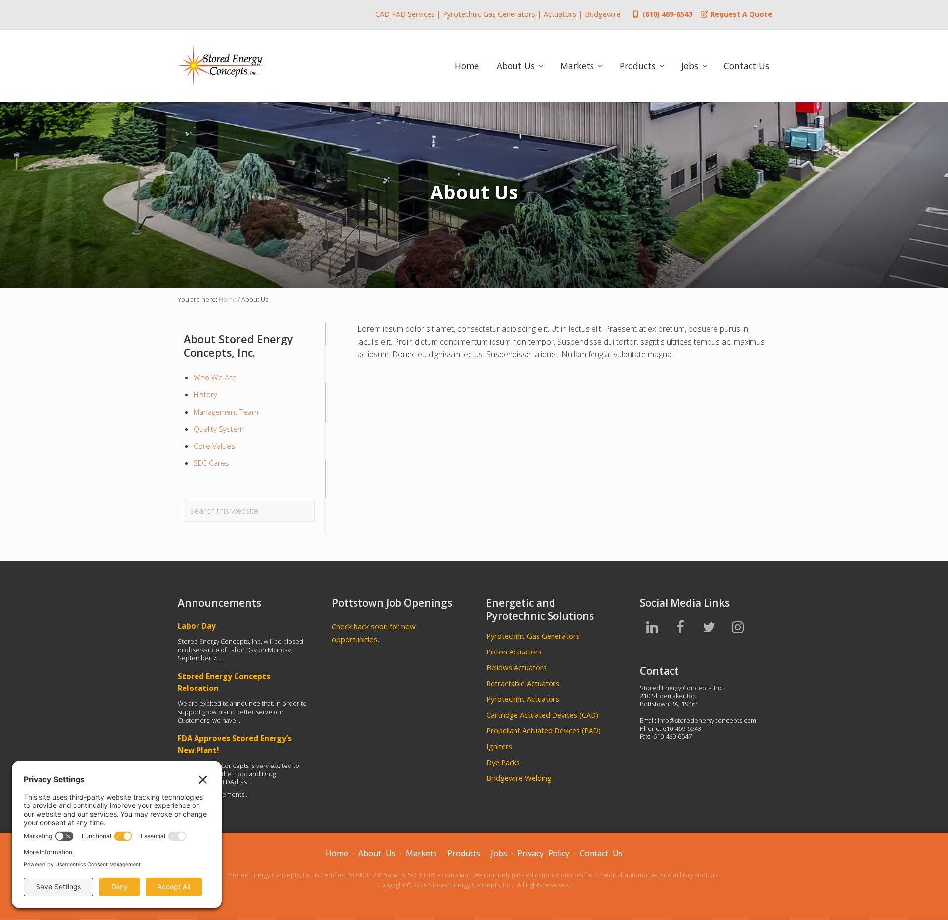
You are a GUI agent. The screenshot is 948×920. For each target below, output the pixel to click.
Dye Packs (503, 762)
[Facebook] (681, 628)
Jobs (499, 853)
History (205, 394)
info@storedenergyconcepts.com (707, 720)
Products (463, 853)
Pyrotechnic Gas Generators (533, 636)
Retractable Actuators (522, 683)
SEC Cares (211, 463)
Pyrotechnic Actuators (522, 699)
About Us (376, 853)
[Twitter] (709, 628)
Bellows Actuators (516, 667)
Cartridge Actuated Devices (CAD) (542, 715)
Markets (421, 853)
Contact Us (601, 853)
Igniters (499, 746)
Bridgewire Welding (519, 778)
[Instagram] (737, 628)
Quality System (219, 429)
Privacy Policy (543, 853)
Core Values (214, 446)
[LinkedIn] (652, 628)
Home (337, 853)
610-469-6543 (682, 728)
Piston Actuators (514, 651)
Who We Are (215, 377)
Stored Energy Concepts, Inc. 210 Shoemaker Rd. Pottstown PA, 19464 (682, 695)
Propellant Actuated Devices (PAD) (543, 730)
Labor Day (197, 626)
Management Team (226, 412)
